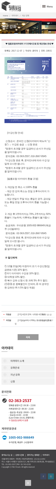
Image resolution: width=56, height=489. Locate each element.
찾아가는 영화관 (33, 455)
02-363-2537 (20, 400)
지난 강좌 (15, 374)
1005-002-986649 (21, 437)
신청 (12, 381)
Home (5, 15)
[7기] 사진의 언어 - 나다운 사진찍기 (31, 314)
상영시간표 (19, 455)
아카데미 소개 (17, 361)
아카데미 (46, 455)
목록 (28, 337)
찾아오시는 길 (6, 455)
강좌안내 (14, 367)
